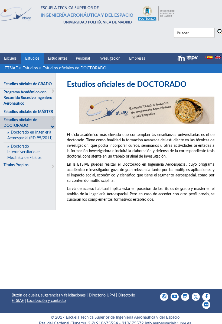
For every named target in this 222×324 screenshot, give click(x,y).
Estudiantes (57, 58)
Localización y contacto (46, 301)
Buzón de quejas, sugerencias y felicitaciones (49, 295)
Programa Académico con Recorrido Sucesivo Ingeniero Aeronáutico (28, 97)
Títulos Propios (16, 165)
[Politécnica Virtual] (192, 58)
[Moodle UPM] (182, 58)
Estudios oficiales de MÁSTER (28, 112)
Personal (83, 58)
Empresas (137, 58)
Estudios (32, 58)
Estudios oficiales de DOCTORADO (74, 68)
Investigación (109, 58)
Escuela (10, 58)
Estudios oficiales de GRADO (28, 84)
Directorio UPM (102, 295)
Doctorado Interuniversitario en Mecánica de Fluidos (24, 152)
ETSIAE (11, 68)
